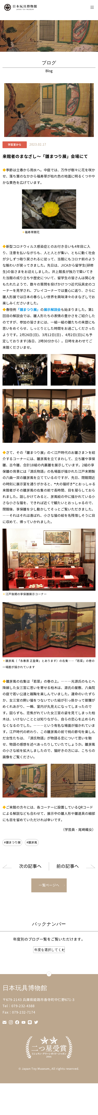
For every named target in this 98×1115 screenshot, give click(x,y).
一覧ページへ (49, 885)
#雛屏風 (32, 842)
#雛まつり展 (12, 842)
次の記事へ (30, 866)
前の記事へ (67, 866)
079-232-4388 (23, 1006)
